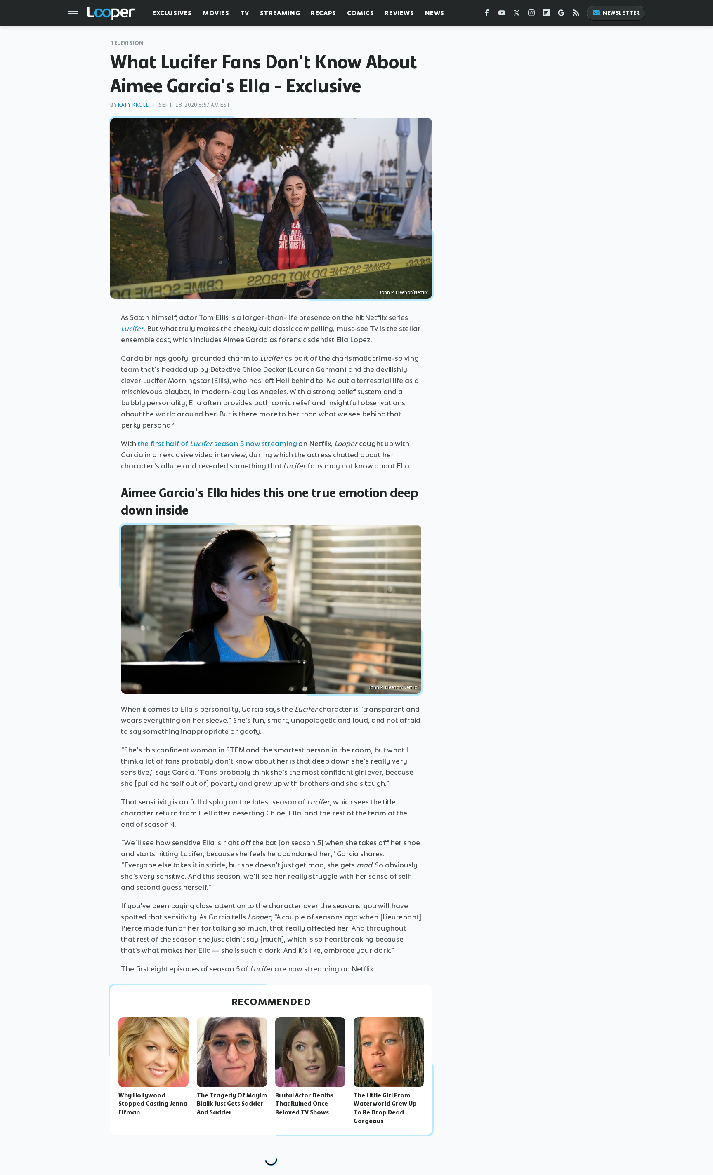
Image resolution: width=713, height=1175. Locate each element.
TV (244, 13)
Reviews (399, 13)
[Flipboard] (546, 14)
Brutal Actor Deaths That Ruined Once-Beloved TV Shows (304, 1104)
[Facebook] (487, 14)
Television (127, 43)
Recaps (323, 13)
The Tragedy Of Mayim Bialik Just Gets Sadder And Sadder (232, 1104)
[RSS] (576, 14)
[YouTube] (502, 14)
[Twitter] (516, 14)
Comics (360, 13)
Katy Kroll (133, 104)
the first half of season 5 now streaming (217, 444)
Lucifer (132, 329)
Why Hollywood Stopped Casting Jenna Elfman (152, 1104)
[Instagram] (531, 14)
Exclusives (172, 13)
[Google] (561, 14)
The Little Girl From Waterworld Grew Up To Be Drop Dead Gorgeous (385, 1108)
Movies (216, 13)
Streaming (280, 13)
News (434, 13)
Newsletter (621, 12)
